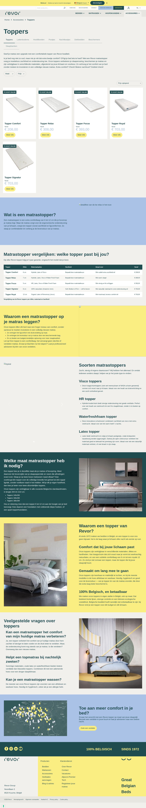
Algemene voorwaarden (32, 799)
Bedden (45, 767)
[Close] (106, 3)
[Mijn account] (128, 8)
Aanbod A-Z (44, 799)
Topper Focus (83, 123)
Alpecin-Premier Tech (68, 778)
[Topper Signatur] (19, 158)
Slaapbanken (11, 46)
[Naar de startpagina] (13, 14)
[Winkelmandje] (132, 7)
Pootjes (52, 40)
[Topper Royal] (126, 104)
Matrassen (46, 770)
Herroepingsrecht (18, 799)
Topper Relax (47, 123)
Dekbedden (79, 40)
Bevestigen (97, 3)
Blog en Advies (83, 7)
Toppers (9, 40)
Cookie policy (64, 799)
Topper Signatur (13, 177)
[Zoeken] (64, 8)
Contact (94, 7)
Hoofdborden (38, 40)
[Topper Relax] (55, 104)
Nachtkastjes (64, 40)
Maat (7, 74)
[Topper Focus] (91, 104)
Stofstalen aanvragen (46, 778)
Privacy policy (54, 799)
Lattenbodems (23, 40)
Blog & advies (48, 783)
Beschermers (94, 40)
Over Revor (67, 767)
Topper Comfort (13, 123)
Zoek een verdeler (106, 7)
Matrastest (118, 7)
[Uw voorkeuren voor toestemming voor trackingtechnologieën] (3, 806)
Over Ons (72, 7)
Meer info (10, 135)
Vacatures (66, 774)
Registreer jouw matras (68, 785)
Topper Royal (118, 123)
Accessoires (47, 774)
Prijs (19, 74)
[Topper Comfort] (19, 104)
